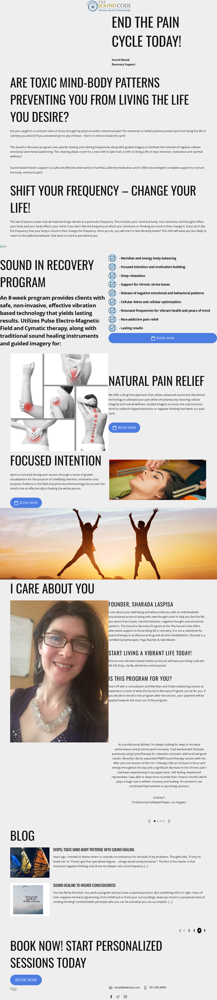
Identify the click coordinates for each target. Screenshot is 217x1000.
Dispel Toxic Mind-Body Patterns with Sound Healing (93, 849)
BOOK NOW (165, 338)
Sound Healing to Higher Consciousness (84, 885)
